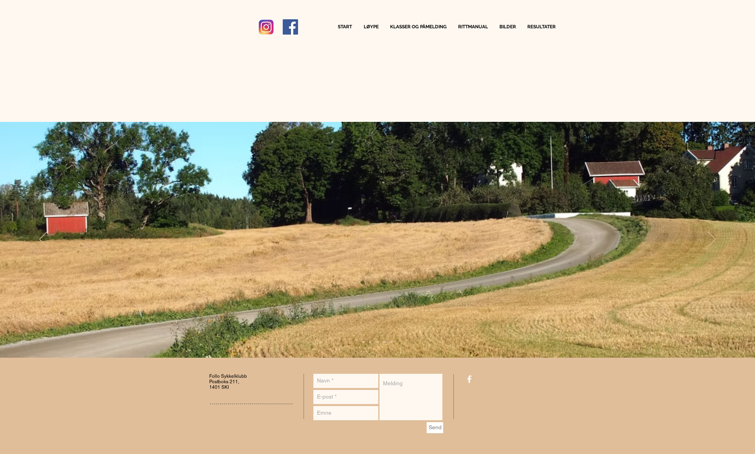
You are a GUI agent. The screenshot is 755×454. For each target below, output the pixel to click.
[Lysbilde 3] (377, 342)
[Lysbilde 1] (363, 342)
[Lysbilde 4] (384, 342)
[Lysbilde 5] (391, 342)
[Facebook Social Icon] (290, 27)
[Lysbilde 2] (370, 342)
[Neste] (712, 240)
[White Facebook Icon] (469, 379)
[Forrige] (43, 240)
